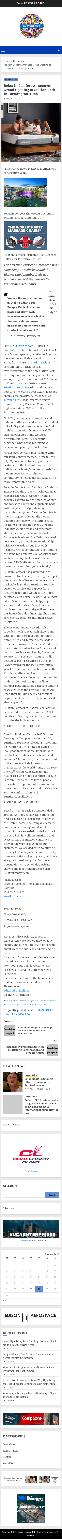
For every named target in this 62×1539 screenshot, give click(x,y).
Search (10, 1185)
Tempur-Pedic (13, 400)
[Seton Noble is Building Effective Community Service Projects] (12, 1082)
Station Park (39, 362)
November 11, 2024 (35, 1089)
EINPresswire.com (21, 346)
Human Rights (11, 79)
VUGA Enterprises (23, 1240)
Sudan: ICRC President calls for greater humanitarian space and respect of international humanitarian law (42, 1107)
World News (10, 1463)
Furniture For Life (15, 387)
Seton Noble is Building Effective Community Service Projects (39, 1082)
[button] (3, 50)
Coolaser (33, 1171)
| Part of (40, 1532)
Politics (7, 1456)
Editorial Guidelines (16, 990)
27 (31, 1289)
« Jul (5, 1300)
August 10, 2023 (13, 99)
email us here (12, 896)
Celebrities (9, 1444)
